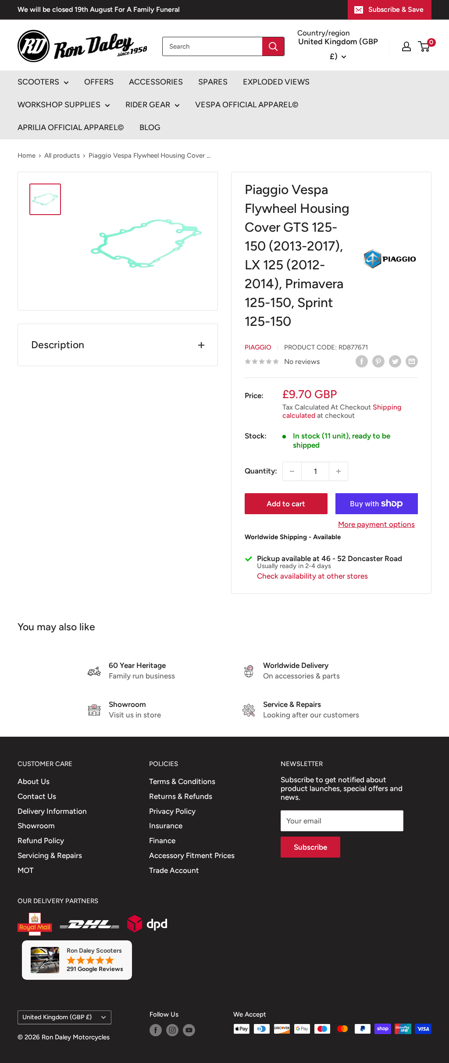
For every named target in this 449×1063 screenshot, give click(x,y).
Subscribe (310, 847)
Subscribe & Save (396, 9)
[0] (424, 46)
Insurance (165, 825)
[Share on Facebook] (362, 361)
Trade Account (174, 870)
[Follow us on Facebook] (156, 1030)
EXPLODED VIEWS (276, 82)
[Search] (273, 46)
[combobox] (212, 46)
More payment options (376, 524)
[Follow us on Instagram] (172, 1030)
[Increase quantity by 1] (338, 471)
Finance (162, 840)
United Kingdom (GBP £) (57, 1017)
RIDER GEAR (147, 104)
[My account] (406, 46)
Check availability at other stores (312, 576)
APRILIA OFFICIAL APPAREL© (71, 127)
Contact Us (37, 796)
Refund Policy (41, 840)
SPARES (213, 82)
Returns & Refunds (180, 796)
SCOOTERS (38, 82)
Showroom (36, 825)
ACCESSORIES (156, 82)
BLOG (149, 127)
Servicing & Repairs (50, 855)
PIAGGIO (258, 347)
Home (27, 155)
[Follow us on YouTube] (189, 1030)
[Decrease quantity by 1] (292, 471)
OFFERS (99, 82)
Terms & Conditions (182, 781)
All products (62, 155)
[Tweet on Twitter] (395, 361)
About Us (34, 781)
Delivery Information (52, 811)
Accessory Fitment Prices (192, 855)
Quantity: (261, 470)
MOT (26, 870)
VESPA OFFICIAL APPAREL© (247, 104)
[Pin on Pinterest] (378, 361)
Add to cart (286, 503)
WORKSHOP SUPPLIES (59, 104)
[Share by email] (412, 361)
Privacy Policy (172, 811)
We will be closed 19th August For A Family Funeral (99, 9)
